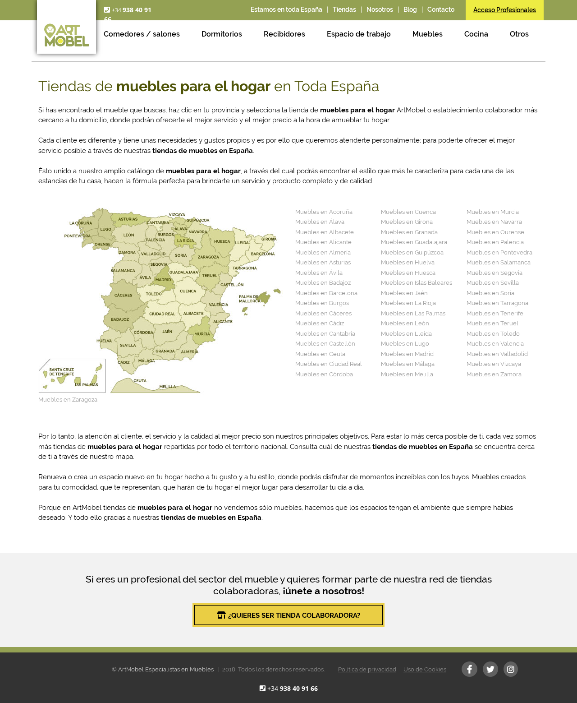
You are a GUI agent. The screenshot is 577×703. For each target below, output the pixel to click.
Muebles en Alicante (323, 242)
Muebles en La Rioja (408, 303)
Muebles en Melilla (407, 374)
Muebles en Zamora (494, 374)
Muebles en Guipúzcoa (412, 252)
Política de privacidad (367, 669)
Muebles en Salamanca (499, 262)
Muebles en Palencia (495, 242)
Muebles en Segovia (494, 272)
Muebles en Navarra (494, 221)
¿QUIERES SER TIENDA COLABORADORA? (294, 615)
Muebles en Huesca (408, 272)
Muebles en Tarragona (497, 303)
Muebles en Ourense (495, 232)
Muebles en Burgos (322, 303)
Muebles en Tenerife (495, 313)
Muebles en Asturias (323, 262)
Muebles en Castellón (325, 343)
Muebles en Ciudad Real (328, 364)
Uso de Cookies (424, 669)
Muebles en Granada (409, 232)
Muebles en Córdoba (324, 374)
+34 (292, 688)
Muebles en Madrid (407, 354)
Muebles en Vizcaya (494, 364)
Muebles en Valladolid (497, 354)
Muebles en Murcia (493, 211)
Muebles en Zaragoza (67, 399)
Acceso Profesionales (504, 10)
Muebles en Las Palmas (413, 313)
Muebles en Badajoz (323, 282)
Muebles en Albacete (324, 232)
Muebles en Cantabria (325, 333)
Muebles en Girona (407, 221)
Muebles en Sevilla (493, 282)
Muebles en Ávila (319, 272)
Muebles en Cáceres (323, 313)
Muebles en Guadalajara (414, 242)
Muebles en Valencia (495, 343)
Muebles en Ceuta (320, 354)
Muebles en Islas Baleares (416, 282)
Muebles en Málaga (408, 364)
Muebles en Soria (490, 293)
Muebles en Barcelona (326, 293)
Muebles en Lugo (405, 343)
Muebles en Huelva (408, 262)
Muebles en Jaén (404, 293)
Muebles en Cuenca (408, 211)
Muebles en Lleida (406, 333)
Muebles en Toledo (493, 333)
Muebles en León (405, 323)
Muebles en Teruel (492, 323)
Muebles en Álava (319, 221)
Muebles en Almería (323, 252)
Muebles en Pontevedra (499, 252)
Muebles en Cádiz (319, 323)
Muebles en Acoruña (324, 211)
